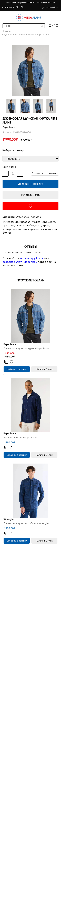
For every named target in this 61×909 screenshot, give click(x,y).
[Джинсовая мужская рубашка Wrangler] (30, 491)
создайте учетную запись (20, 262)
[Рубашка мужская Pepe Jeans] (30, 405)
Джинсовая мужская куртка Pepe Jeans (26, 348)
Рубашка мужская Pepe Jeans (20, 437)
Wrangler (9, 519)
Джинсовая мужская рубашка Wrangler (26, 523)
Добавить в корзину (30, 183)
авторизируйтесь (32, 258)
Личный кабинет (51, 7)
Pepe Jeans (9, 127)
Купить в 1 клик (30, 194)
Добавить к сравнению (45, 173)
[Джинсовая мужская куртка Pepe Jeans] (30, 316)
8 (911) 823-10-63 (8, 7)
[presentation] (3, 375)
